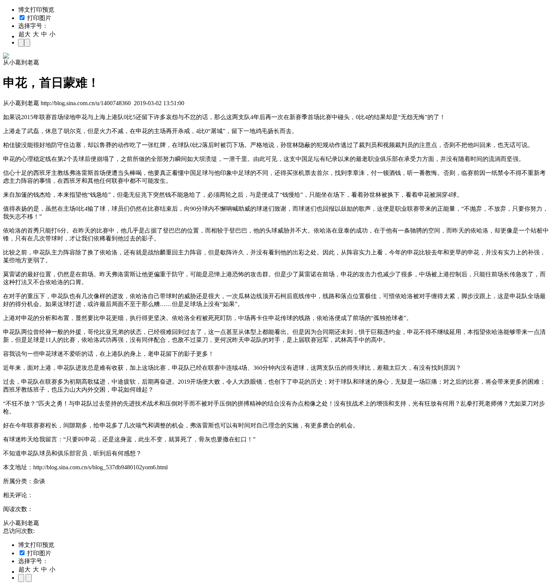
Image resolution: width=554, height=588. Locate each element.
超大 (24, 34)
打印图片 (38, 18)
